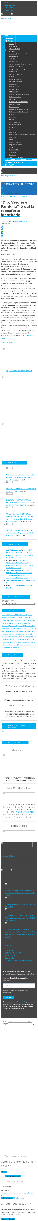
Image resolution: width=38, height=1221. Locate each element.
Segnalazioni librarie (15, 145)
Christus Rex (27, 620)
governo (14, 626)
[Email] (19, 230)
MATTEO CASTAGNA (15, 104)
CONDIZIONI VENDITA (11, 5)
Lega (33, 628)
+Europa (6, 615)
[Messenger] (19, 234)
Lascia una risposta (8, 342)
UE (22, 642)
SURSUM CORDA (14, 150)
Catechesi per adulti (14, 162)
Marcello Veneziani (14, 631)
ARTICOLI (9, 41)
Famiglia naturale (14, 89)
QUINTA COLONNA (14, 122)
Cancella (11, 1219)
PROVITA (12, 119)
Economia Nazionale (15, 82)
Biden (21, 618)
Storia (11, 147)
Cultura (11, 77)
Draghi (13, 623)
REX (10, 129)
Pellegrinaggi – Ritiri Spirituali (18, 112)
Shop (6, 2)
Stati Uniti (23, 639)
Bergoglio (14, 618)
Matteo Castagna (27, 631)
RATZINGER (12, 127)
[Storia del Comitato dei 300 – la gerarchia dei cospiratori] (21, 484)
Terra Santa (12, 152)
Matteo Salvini (7, 634)
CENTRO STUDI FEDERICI (16, 66)
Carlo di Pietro (13, 59)
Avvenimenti (13, 54)
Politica (11, 114)
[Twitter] (19, 228)
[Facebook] (19, 226)
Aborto (11, 44)
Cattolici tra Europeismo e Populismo (21, 64)
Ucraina (16, 642)
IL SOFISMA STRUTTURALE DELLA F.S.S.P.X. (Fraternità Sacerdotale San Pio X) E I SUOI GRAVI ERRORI (20, 502)
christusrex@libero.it (8, 856)
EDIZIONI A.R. (13, 84)
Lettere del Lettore (15, 97)
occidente (6, 637)
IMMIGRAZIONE (13, 92)
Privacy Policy (9, 10)
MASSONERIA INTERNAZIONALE (18, 102)
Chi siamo (9, 39)
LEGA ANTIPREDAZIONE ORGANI (19, 94)
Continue (4, 1219)
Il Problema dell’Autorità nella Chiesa (21, 160)
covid (7, 623)
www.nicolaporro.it (12, 648)
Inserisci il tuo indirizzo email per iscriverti (16, 979)
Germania (6, 626)
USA (27, 642)
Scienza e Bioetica (15, 142)
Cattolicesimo (13, 61)
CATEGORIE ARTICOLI (10, 601)
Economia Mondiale (15, 79)
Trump (8, 642)
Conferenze (13, 71)
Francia (20, 623)
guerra (21, 626)
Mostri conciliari (14, 107)
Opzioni (4, 1172)
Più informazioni (19, 1198)
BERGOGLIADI (13, 56)
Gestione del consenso (13, 1176)
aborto (13, 615)
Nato (29, 634)
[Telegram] (19, 236)
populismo (12, 117)
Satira (11, 140)
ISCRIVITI (8, 997)
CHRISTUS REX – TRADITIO (17, 69)
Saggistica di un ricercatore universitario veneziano (21, 1119)
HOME (8, 36)
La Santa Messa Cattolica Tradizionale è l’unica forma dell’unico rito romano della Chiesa (20, 477)
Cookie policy (9, 8)
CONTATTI (9, 165)
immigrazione (18, 628)
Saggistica (12, 132)
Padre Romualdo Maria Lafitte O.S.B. (20, 109)
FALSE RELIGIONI (14, 87)
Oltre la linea (16, 637)
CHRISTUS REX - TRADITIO (18, 196)
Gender (27, 623)
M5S (4, 631)
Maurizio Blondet (19, 634)
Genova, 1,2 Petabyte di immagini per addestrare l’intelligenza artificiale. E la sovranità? (20, 532)
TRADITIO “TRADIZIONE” (16, 157)
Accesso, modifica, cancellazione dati (18, 960)
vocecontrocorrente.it (11, 645)
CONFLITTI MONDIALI (15, 74)
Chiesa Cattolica (16, 620)
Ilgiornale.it (30, 626)
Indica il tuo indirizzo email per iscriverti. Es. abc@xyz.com (15, 991)
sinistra (15, 639)
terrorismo (12, 155)
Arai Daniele (13, 46)
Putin (29, 637)
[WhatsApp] (19, 232)
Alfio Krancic (22, 615)
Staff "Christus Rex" (22, 221)
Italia (27, 628)
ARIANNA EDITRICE (14, 49)
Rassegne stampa (15, 124)
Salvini (8, 639)
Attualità (12, 51)
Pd (23, 637)
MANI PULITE (13, 99)
